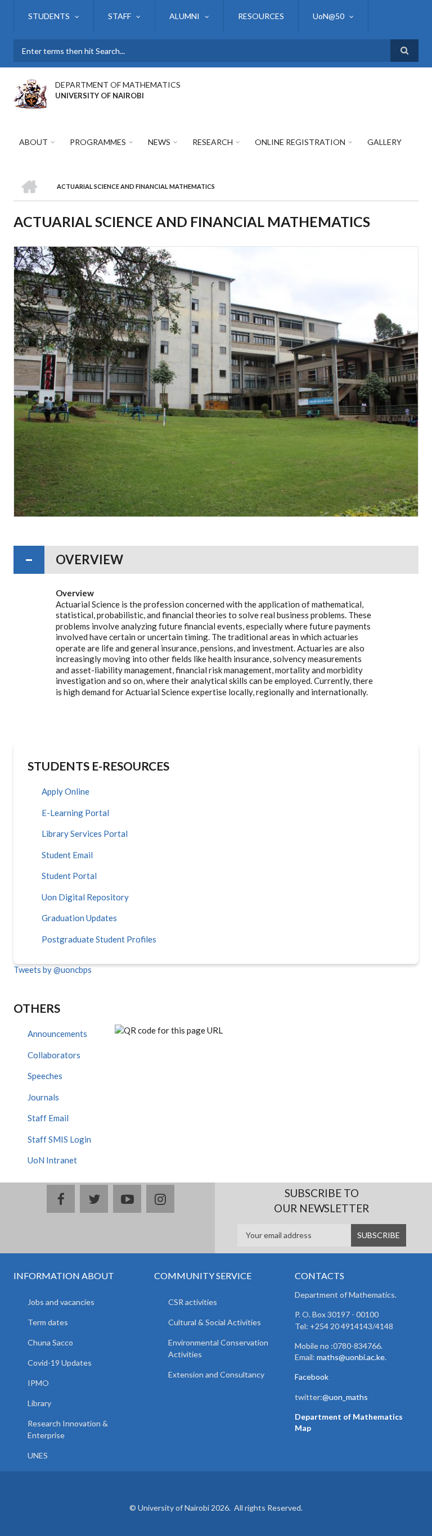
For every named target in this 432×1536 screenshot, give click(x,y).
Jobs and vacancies (61, 1302)
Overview (89, 559)
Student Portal (69, 876)
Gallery (384, 142)
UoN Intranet (52, 1160)
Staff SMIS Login (59, 1139)
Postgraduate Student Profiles (99, 939)
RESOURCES (261, 16)
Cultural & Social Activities (214, 1322)
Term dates (48, 1322)
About (33, 142)
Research (212, 142)
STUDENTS (49, 16)
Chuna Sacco (50, 1342)
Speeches (45, 1076)
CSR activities (192, 1302)
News (159, 142)
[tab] (216, 560)
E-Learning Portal (75, 813)
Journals (43, 1097)
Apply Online (65, 791)
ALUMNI (184, 16)
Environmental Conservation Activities (218, 1348)
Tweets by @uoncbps (53, 969)
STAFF (119, 16)
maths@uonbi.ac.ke (351, 1357)
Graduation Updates (79, 918)
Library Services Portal (85, 833)
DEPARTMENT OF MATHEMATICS (118, 84)
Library (39, 1403)
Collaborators (54, 1055)
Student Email (67, 855)
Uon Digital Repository (85, 897)
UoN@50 (328, 16)
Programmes (98, 142)
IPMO (38, 1383)
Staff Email (48, 1118)
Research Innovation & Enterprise (68, 1429)
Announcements (57, 1033)
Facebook (311, 1376)
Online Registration (300, 142)
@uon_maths (345, 1397)
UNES (38, 1455)
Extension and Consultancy (216, 1374)
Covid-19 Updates (60, 1362)
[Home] (30, 92)
